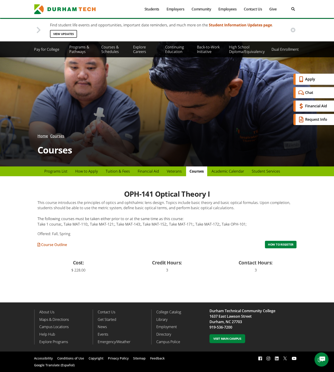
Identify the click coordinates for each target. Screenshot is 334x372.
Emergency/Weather (114, 341)
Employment (166, 326)
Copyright (96, 358)
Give (273, 9)
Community (201, 9)
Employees (227, 9)
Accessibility (43, 358)
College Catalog (168, 311)
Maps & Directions (54, 319)
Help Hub (47, 334)
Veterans (174, 171)
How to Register (281, 244)
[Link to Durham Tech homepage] (68, 9)
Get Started (107, 319)
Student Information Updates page (240, 25)
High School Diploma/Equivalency (247, 49)
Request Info (316, 119)
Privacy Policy (118, 358)
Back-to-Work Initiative (208, 49)
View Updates (63, 34)
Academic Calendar (228, 171)
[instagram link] (268, 358)
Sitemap (139, 358)
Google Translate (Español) (54, 365)
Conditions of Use (70, 358)
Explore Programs (53, 341)
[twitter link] (285, 358)
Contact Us (253, 9)
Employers (175, 9)
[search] (293, 9)
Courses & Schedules (110, 49)
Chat (309, 92)
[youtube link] (294, 358)
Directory (163, 334)
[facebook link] (260, 358)
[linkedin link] (277, 358)
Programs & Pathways (79, 49)
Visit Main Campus (227, 339)
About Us (46, 311)
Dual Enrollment (285, 49)
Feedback (157, 358)
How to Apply (86, 171)
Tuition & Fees (118, 171)
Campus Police (168, 341)
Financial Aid (316, 105)
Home (42, 135)
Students (152, 9)
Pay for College (46, 49)
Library (161, 319)
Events (103, 334)
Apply (310, 79)
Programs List (55, 171)
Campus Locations (54, 326)
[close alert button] (293, 30)
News (102, 326)
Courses (57, 135)
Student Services (266, 171)
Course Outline (53, 244)
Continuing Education (174, 49)
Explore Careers (139, 49)
